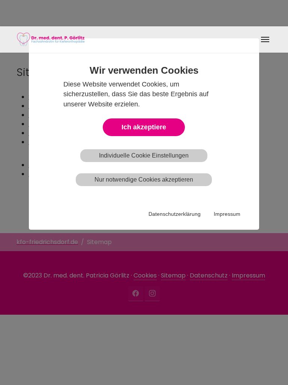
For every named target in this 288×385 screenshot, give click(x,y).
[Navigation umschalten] (265, 39)
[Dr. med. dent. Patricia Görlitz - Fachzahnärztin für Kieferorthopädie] (50, 39)
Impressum (227, 214)
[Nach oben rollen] (271, 368)
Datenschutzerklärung (174, 214)
